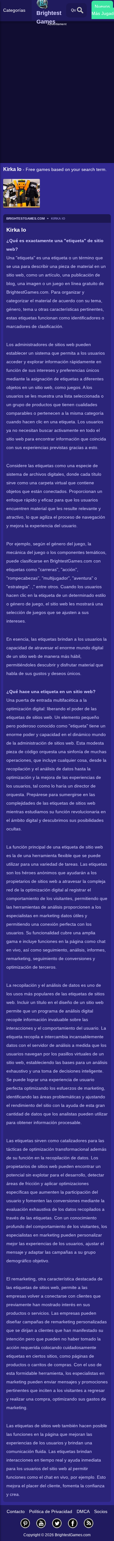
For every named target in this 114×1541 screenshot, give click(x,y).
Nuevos (102, 6)
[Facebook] (73, 1523)
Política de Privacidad (50, 1511)
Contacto (16, 1511)
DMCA (83, 1511)
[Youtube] (41, 1523)
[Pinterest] (25, 1523)
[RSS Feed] (88, 1523)
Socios (100, 1511)
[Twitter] (57, 1523)
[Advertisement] (58, 35)
